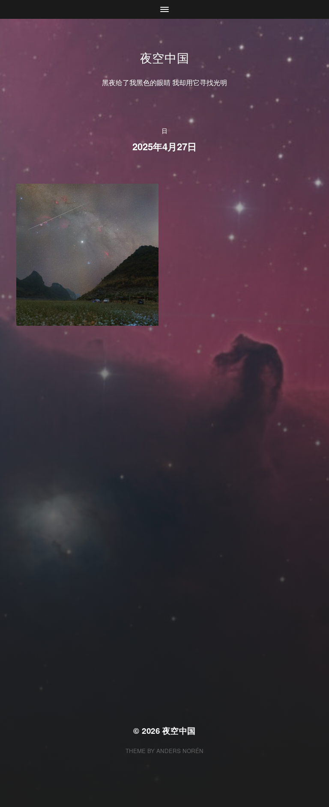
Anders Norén (179, 751)
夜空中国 (164, 57)
